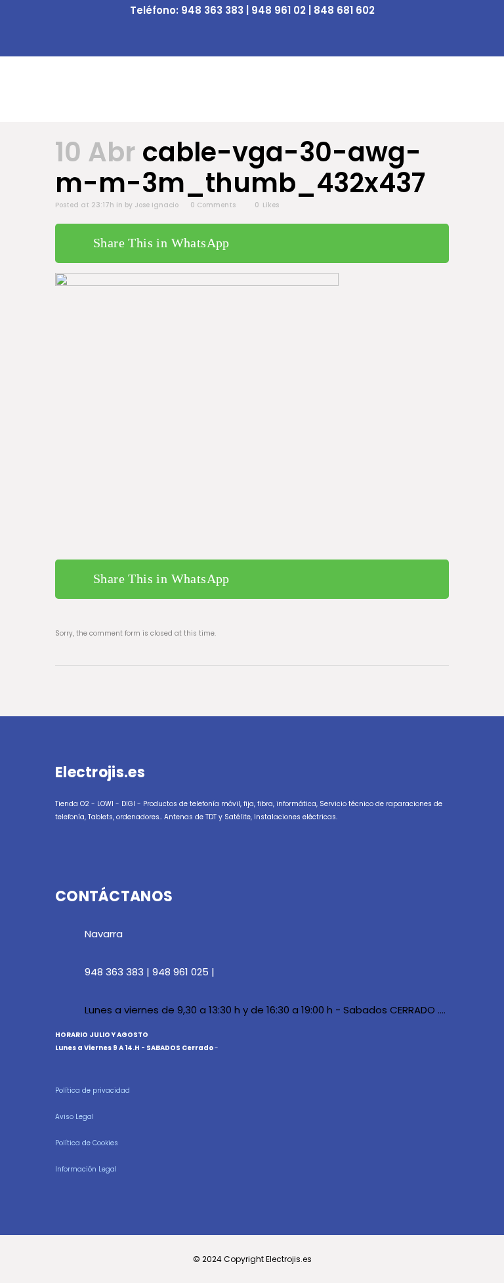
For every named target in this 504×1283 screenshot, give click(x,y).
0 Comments (213, 205)
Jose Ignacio (156, 205)
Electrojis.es (289, 1259)
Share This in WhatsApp (161, 242)
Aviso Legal (74, 1117)
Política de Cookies (86, 1143)
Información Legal (86, 1169)
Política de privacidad (92, 1090)
